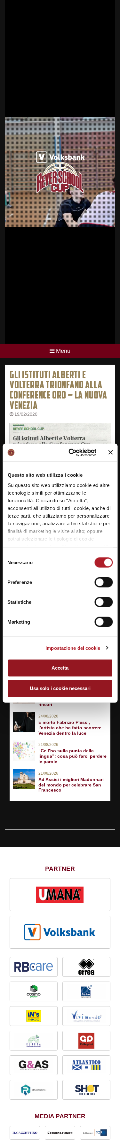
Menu (63, 351)
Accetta (60, 668)
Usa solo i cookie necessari (60, 688)
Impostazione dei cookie (72, 647)
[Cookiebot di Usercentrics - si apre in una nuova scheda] (71, 452)
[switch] (103, 582)
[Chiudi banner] (110, 452)
